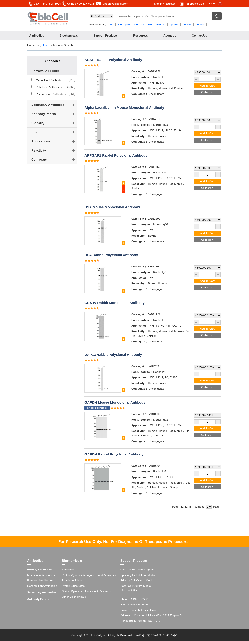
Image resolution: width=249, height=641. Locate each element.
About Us (169, 35)
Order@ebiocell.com (115, 3)
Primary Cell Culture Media (136, 580)
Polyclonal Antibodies (49, 87)
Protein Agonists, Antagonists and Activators (89, 575)
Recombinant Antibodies (51, 94)
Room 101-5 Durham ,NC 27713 (140, 620)
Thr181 (186, 24)
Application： (140, 82)
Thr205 (200, 24)
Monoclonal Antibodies (49, 80)
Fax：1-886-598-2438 (134, 604)
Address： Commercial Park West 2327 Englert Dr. (151, 615)
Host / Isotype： (142, 76)
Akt (150, 24)
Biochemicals (69, 35)
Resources (140, 35)
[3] (190, 506)
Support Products (105, 35)
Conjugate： (139, 93)
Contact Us (199, 35)
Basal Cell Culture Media (135, 585)
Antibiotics (68, 569)
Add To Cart (207, 85)
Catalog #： (139, 71)
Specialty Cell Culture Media (137, 575)
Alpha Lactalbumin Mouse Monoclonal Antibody (124, 108)
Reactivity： (139, 88)
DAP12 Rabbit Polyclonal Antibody (113, 355)
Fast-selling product (96, 408)
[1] (182, 506)
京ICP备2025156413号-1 (162, 635)
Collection (207, 92)
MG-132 (139, 24)
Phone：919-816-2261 (134, 599)
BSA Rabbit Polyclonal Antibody (111, 255)
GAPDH (161, 24)
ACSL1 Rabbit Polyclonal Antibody (113, 60)
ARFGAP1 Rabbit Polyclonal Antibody (115, 155)
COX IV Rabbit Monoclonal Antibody (114, 303)
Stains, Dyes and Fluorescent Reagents (86, 591)
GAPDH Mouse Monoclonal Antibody (115, 402)
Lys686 (174, 24)
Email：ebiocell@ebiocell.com (138, 609)
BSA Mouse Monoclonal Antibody (112, 207)
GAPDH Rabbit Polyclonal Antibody (113, 454)
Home (45, 45)
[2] (186, 506)
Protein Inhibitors (72, 580)
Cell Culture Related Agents (137, 569)
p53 (111, 24)
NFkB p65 (123, 24)
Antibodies (36, 35)
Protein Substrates (73, 585)
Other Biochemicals (74, 596)
